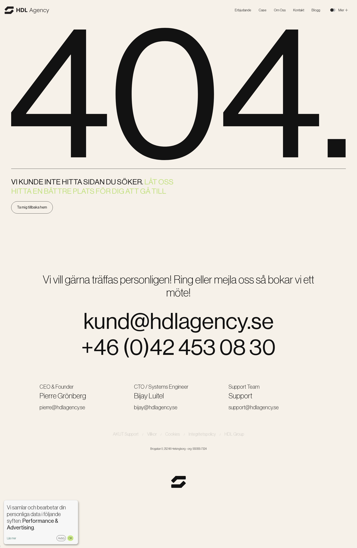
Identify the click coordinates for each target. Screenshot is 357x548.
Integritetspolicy (202, 434)
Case (262, 10)
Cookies (172, 434)
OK (70, 538)
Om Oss (280, 10)
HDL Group (234, 434)
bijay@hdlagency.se (155, 407)
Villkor (152, 434)
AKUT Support (126, 434)
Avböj (61, 538)
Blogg (316, 10)
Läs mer (11, 538)
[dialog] (41, 522)
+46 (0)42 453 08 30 (178, 347)
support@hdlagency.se (254, 407)
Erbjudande (243, 10)
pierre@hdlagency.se (62, 407)
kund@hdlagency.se (178, 321)
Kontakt (298, 10)
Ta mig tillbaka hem (32, 207)
